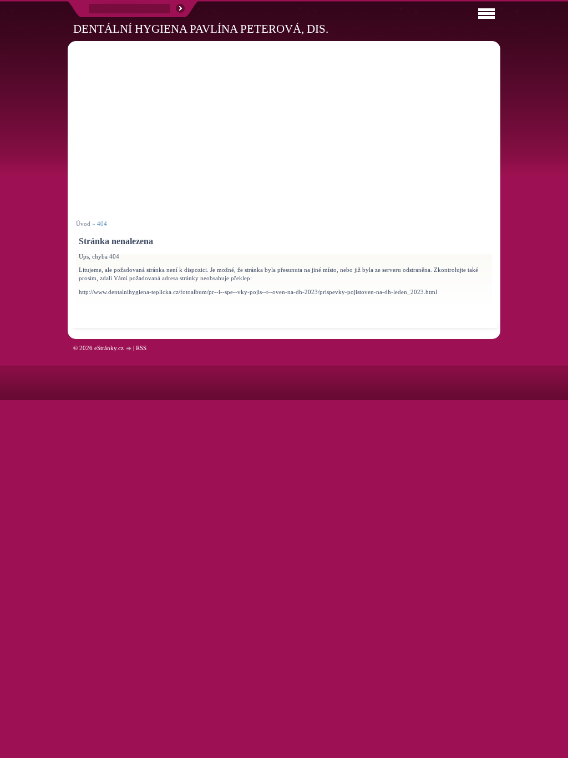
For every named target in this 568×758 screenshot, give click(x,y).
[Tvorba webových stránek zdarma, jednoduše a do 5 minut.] (129, 348)
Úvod (83, 223)
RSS (141, 348)
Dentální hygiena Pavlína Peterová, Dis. (200, 28)
